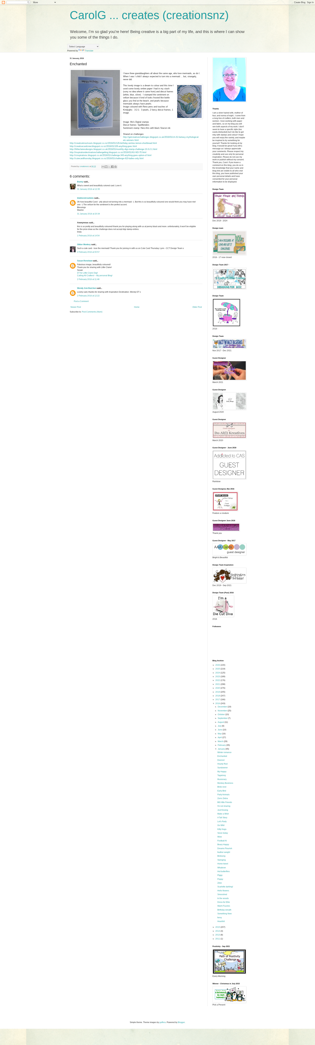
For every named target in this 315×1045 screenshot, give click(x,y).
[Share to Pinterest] (115, 166)
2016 (217, 703)
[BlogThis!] (106, 166)
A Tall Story (222, 817)
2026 (217, 665)
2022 (217, 680)
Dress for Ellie (223, 902)
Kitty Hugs (221, 829)
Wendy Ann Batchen (86, 288)
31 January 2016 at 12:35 (88, 189)
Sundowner (222, 768)
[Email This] (103, 166)
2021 (217, 684)
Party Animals (223, 794)
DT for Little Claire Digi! (87, 273)
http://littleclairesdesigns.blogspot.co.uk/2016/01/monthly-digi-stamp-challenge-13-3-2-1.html (113, 149)
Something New (224, 913)
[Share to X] (109, 166)
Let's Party (222, 821)
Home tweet (222, 864)
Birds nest (221, 787)
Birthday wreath (224, 910)
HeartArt (221, 921)
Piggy (219, 875)
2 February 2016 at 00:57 (88, 252)
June (220, 730)
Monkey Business (225, 783)
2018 (217, 696)
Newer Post (76, 307)
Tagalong (221, 775)
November (223, 711)
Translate (89, 51)
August (221, 722)
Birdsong (221, 856)
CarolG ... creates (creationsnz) (149, 15)
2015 (217, 927)
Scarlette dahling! (225, 887)
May (220, 734)
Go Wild (220, 825)
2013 (217, 935)
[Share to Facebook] (112, 166)
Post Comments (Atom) (92, 312)
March (221, 741)
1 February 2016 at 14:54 (88, 235)
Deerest (220, 760)
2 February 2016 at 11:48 (88, 279)
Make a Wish (223, 814)
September (223, 718)
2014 (217, 931)
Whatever (221, 868)
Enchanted (222, 756)
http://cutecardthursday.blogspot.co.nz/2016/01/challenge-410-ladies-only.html (107, 158)
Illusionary (222, 779)
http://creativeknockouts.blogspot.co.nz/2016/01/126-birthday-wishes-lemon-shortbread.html (113, 143)
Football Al (222, 841)
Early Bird (221, 791)
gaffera (162, 1022)
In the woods (223, 898)
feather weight (223, 852)
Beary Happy (223, 844)
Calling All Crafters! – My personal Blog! (94, 275)
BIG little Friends (224, 802)
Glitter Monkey (84, 244)
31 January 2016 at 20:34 (88, 214)
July (220, 726)
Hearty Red (222, 764)
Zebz (219, 883)
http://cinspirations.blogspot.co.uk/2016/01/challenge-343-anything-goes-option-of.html (110, 155)
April (220, 737)
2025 (217, 669)
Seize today (222, 833)
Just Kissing (222, 810)
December (223, 707)
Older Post (197, 307)
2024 (217, 673)
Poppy (220, 879)
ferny (219, 917)
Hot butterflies (223, 871)
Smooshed (222, 894)
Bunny (80, 182)
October (221, 714)
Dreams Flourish (224, 848)
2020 (217, 688)
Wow (219, 837)
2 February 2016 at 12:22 (88, 296)
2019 (217, 692)
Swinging (221, 860)
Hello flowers (223, 890)
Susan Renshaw (84, 261)
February (222, 745)
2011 (217, 939)
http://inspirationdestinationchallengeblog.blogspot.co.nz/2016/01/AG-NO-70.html (108, 152)
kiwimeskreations (85, 198)
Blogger (181, 1022)
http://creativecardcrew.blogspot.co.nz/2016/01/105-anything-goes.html (103, 146)
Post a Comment (81, 301)
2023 (217, 676)
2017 (217, 699)
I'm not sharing (223, 806)
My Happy (221, 771)
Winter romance (224, 752)
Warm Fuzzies (223, 906)
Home (136, 307)
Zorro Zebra (222, 798)
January (221, 749)
